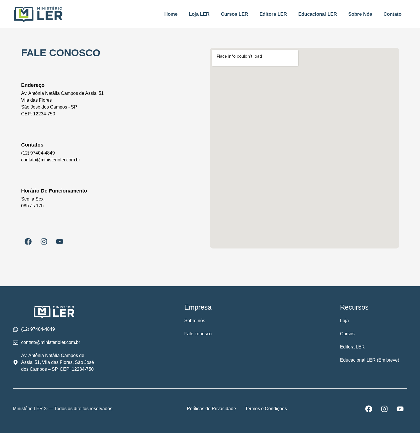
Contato (392, 14)
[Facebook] (28, 241)
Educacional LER (317, 14)
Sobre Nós (360, 14)
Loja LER (199, 14)
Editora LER (273, 14)
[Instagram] (44, 241)
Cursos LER (234, 14)
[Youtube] (60, 241)
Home (170, 14)
